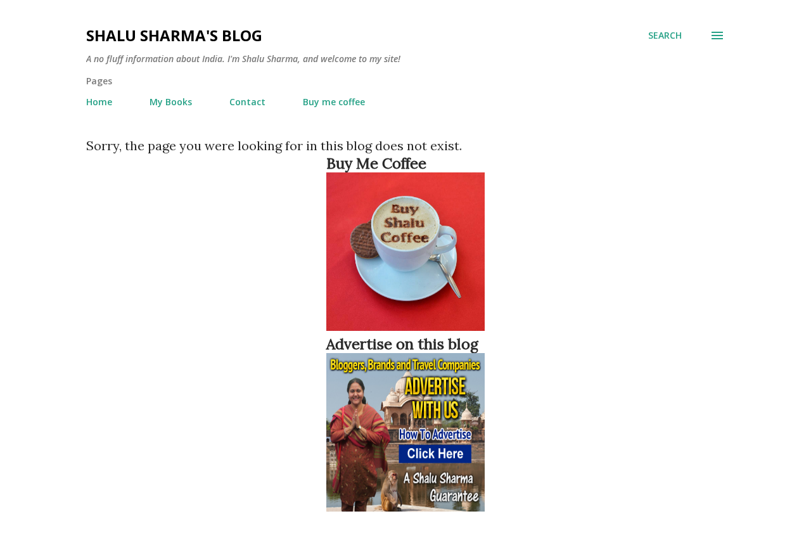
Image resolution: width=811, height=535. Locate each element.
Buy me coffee (334, 102)
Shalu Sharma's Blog (174, 35)
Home (99, 102)
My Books (171, 102)
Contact (247, 102)
